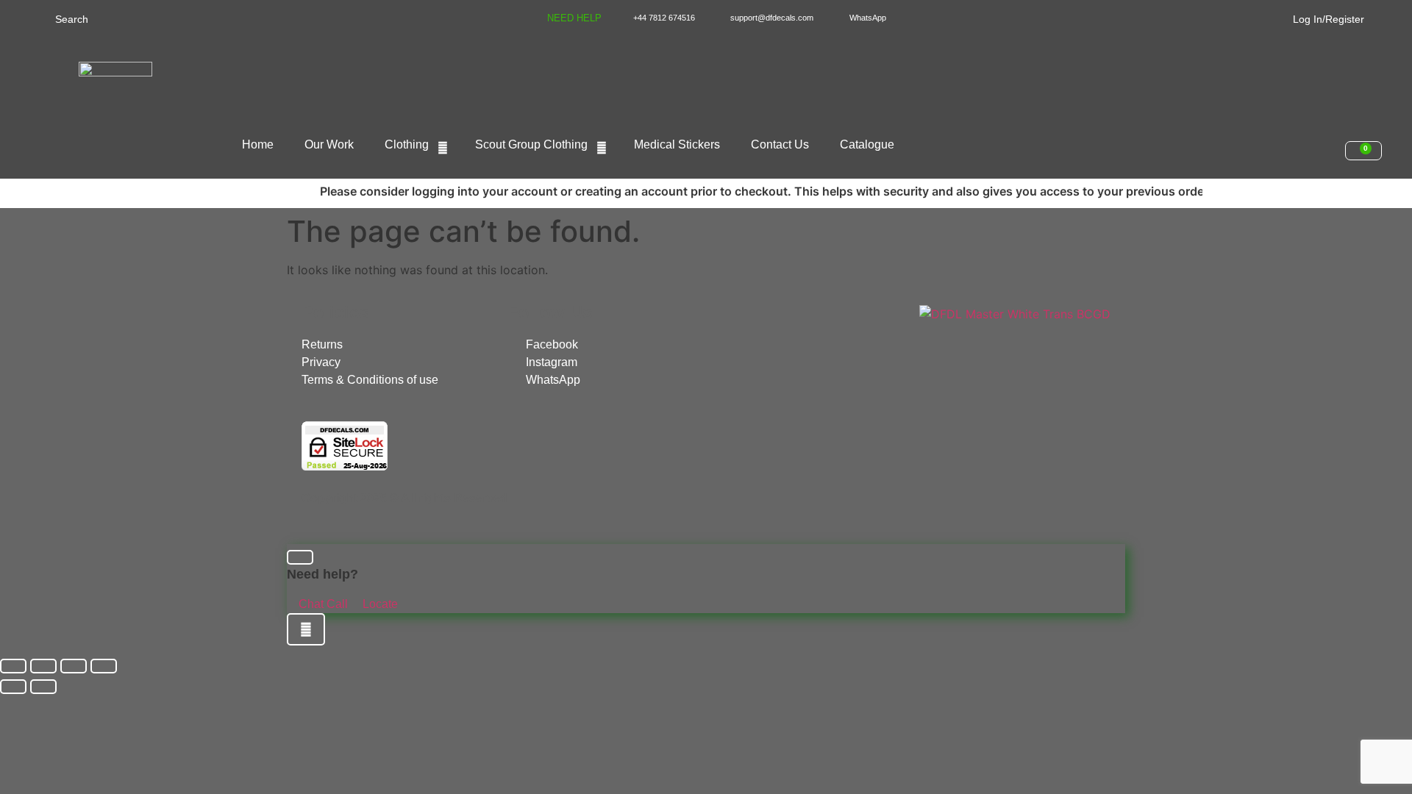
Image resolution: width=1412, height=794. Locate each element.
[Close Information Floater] (300, 557)
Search (71, 19)
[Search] (38, 18)
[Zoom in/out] (13, 666)
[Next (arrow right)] (43, 686)
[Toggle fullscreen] (43, 666)
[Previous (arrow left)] (13, 686)
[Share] (73, 666)
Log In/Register (1328, 19)
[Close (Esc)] (103, 666)
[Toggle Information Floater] (306, 629)
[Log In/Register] (1283, 16)
